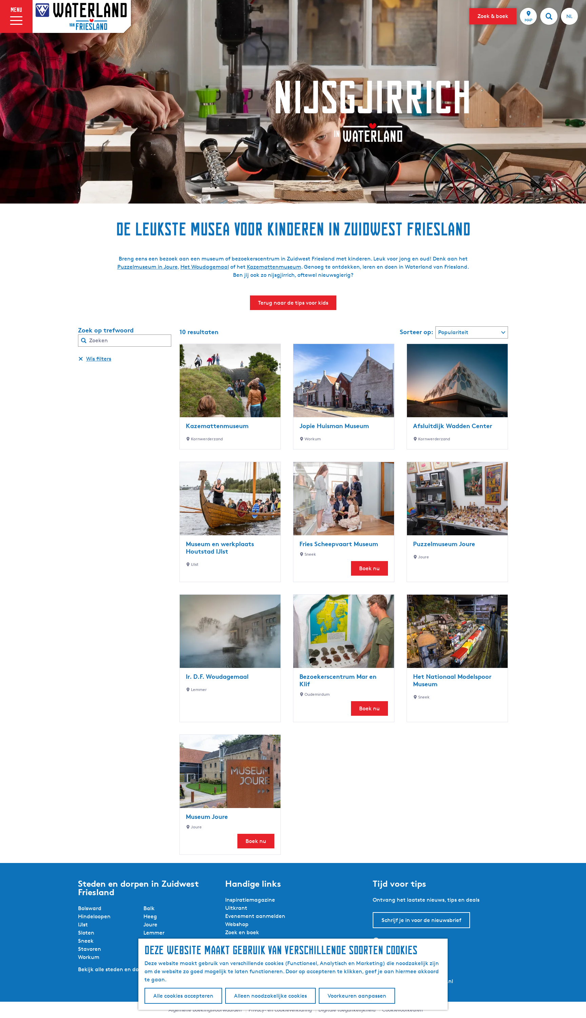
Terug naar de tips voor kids (293, 303)
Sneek (86, 941)
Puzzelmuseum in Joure (147, 267)
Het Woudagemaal (204, 267)
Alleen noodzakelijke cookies (270, 996)
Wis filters (98, 359)
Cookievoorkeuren (402, 1010)
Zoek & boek (492, 16)
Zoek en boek (242, 932)
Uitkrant (236, 908)
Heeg (150, 916)
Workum (88, 957)
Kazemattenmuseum (274, 267)
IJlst (83, 924)
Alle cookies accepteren (183, 996)
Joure (150, 924)
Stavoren (89, 949)
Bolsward (89, 908)
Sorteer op (416, 331)
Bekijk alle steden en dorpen (114, 969)
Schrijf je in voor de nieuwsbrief (421, 920)
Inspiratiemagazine (250, 900)
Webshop (237, 924)
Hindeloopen (94, 916)
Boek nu (369, 568)
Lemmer (153, 932)
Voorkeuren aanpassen (357, 996)
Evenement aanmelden (255, 916)
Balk (149, 908)
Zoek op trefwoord (106, 330)
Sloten (86, 932)
